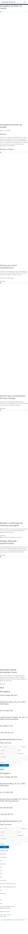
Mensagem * (21, 753)
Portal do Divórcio (8, 2)
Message (2, 844)
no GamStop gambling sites (7, 919)
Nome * (2, 746)
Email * (19, 750)
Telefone (24, 746)
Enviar (4, 765)
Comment (2, 762)
